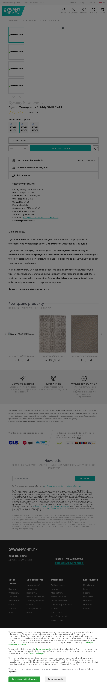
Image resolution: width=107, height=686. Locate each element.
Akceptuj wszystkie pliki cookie (24, 679)
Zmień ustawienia (55, 679)
